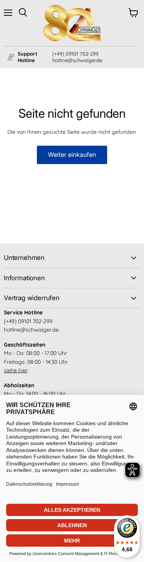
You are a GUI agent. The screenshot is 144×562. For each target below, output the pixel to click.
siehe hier (16, 370)
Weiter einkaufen (72, 154)
